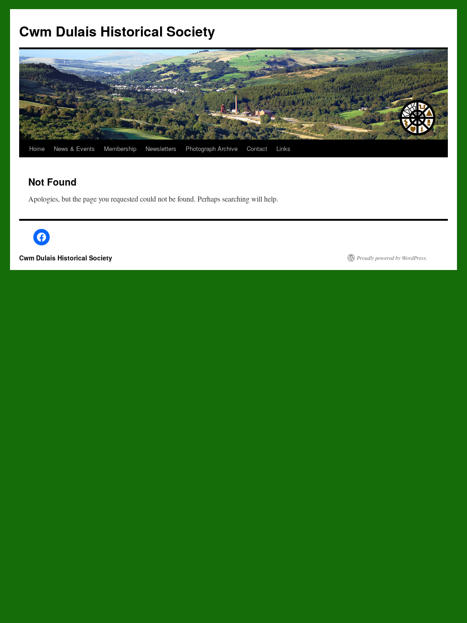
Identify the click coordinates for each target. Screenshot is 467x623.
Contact (257, 148)
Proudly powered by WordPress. (392, 257)
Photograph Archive (212, 148)
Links (283, 148)
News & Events (74, 148)
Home (37, 148)
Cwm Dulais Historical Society (117, 31)
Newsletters (160, 148)
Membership (120, 148)
